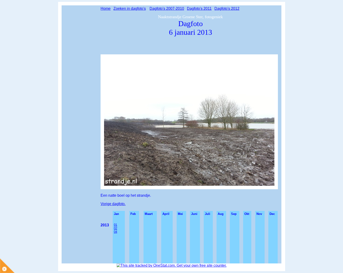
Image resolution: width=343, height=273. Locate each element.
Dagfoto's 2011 (199, 8)
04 (115, 232)
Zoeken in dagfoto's (129, 8)
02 (115, 228)
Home (106, 8)
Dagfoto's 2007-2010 (167, 8)
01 (115, 225)
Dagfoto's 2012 (226, 8)
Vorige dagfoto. (113, 204)
